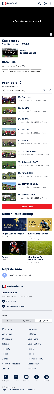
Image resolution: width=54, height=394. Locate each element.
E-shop (5, 358)
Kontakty (32, 368)
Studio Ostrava (34, 344)
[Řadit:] (50, 90)
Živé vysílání (7, 334)
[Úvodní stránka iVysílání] (9, 3)
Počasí (5, 353)
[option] (10, 320)
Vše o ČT (5, 368)
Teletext (5, 344)
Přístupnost (31, 390)
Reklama (32, 334)
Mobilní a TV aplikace (11, 363)
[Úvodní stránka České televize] (12, 286)
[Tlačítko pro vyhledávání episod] (44, 90)
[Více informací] (50, 34)
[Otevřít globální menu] (51, 3)
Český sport (36, 71)
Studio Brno (33, 339)
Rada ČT (31, 349)
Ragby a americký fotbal (19, 71)
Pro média (32, 329)
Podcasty (6, 349)
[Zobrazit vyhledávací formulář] (39, 3)
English (4, 390)
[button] (10, 100)
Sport (5, 71)
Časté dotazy (33, 363)
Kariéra (31, 353)
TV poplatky (7, 339)
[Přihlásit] (45, 3)
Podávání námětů (35, 358)
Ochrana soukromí (17, 390)
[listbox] (27, 321)
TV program (7, 329)
